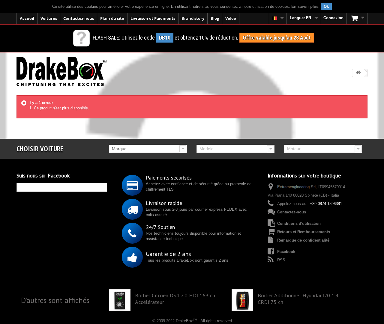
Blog (215, 18)
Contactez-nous (78, 18)
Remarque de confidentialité (303, 240)
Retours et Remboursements (303, 232)
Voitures (48, 18)
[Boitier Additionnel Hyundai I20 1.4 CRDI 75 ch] (242, 300)
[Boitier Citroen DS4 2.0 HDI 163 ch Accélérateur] (119, 300)
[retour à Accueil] (358, 73)
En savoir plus (304, 6)
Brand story (193, 18)
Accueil (27, 18)
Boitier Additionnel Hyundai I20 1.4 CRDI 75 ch (298, 298)
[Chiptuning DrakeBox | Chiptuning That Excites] (61, 71)
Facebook (286, 251)
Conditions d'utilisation (299, 223)
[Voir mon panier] (357, 18)
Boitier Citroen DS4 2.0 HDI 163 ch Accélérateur (175, 298)
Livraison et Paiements (152, 18)
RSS (281, 260)
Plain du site (112, 18)
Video (230, 18)
